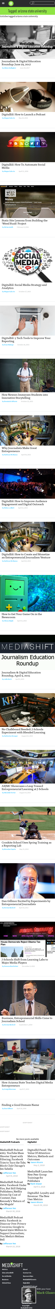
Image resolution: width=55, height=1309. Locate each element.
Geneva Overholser (11, 966)
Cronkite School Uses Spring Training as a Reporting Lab (26, 844)
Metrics (5, 1269)
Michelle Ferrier (10, 793)
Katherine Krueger (11, 736)
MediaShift (12, 1264)
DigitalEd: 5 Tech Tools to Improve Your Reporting (26, 339)
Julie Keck (8, 679)
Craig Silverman (10, 1089)
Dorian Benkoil (9, 908)
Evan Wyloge (9, 345)
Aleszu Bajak (8, 621)
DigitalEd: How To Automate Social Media (23, 166)
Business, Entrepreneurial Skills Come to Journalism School (27, 1019)
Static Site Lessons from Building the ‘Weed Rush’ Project (25, 222)
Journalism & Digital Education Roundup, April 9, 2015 (21, 674)
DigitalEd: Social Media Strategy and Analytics (24, 286)
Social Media (6, 1276)
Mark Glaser (36, 1183)
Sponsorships (28, 1276)
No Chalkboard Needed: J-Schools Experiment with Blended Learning (23, 730)
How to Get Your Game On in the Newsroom (22, 615)
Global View (6, 1283)
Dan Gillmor (8, 1108)
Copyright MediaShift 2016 (26, 1306)
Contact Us (27, 1273)
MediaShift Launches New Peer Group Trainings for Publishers (40, 1176)
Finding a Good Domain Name (20, 1104)
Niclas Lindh (8, 227)
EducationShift (7, 1273)
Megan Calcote (9, 118)
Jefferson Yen (9, 1172)
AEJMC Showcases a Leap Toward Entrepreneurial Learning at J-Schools (25, 787)
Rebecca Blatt (9, 508)
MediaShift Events (29, 1279)
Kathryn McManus (10, 455)
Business (5, 1279)
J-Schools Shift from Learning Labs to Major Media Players (25, 961)
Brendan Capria (10, 849)
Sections (3, 3)
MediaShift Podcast (30, 1286)
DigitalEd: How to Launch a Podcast (23, 114)
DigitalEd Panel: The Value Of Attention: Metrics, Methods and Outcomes (40, 1154)
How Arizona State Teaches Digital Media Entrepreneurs (27, 1084)
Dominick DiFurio (10, 401)
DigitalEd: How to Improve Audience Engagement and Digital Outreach (24, 502)
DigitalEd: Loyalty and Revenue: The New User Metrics (41, 1196)
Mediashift (11, 3)
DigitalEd (26, 1283)
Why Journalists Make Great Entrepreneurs (19, 449)
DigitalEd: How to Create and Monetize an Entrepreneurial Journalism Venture (26, 555)
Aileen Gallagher (10, 68)
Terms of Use (26, 1303)
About (25, 1269)
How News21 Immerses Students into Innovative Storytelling (25, 396)
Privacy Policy (27, 1301)
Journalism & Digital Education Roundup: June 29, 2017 (21, 62)
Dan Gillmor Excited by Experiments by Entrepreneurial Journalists (26, 902)
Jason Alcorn (36, 1162)
